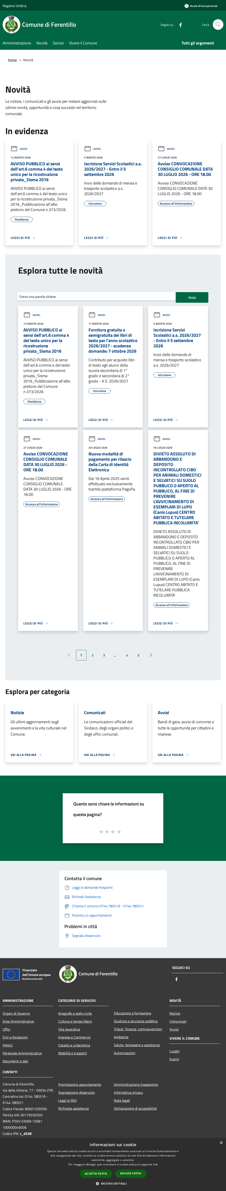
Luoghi (175, 1051)
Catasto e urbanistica (74, 1045)
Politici (8, 1045)
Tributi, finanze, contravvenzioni (138, 1029)
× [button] (221, 1143)
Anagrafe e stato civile (75, 1013)
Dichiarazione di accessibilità (135, 1108)
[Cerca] (218, 24)
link (155, 1164)
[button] (113, 1183)
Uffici (6, 1029)
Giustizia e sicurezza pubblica (136, 1021)
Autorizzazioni (124, 1053)
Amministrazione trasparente (136, 1084)
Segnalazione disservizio (76, 1092)
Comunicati (178, 1021)
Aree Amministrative (18, 1021)
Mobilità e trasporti (72, 1053)
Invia (192, 297)
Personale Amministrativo (22, 1053)
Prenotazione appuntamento (79, 1084)
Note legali (122, 1100)
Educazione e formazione (132, 1013)
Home (12, 60)
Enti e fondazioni (15, 1037)
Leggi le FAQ (67, 1100)
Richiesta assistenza (73, 1108)
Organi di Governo (16, 1013)
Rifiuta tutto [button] (130, 1173)
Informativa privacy (128, 1092)
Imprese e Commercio (74, 1037)
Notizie (175, 1013)
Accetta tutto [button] (96, 1174)
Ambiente (121, 1037)
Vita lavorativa (69, 1029)
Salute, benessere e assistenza (137, 1045)
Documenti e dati (15, 1061)
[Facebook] (178, 24)
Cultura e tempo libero (75, 1021)
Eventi (174, 1059)
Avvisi (23, 149)
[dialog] (113, 1164)
